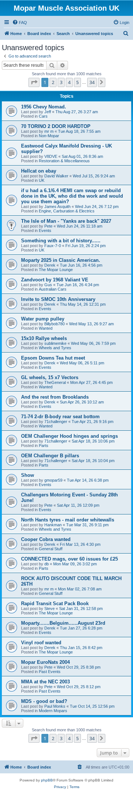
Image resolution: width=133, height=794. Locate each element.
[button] (34, 82)
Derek (49, 265)
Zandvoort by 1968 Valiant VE (54, 279)
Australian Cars (52, 289)
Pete (48, 226)
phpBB (47, 780)
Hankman (53, 525)
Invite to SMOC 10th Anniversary (58, 299)
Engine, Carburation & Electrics (67, 211)
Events (45, 230)
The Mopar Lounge (56, 269)
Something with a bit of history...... (60, 240)
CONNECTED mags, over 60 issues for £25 (69, 559)
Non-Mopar (49, 136)
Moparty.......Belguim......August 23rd (63, 623)
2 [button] (53, 82)
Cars (43, 116)
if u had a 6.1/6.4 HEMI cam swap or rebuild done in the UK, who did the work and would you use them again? (72, 196)
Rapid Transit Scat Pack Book (55, 603)
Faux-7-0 (52, 245)
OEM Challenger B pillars (50, 455)
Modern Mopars (53, 710)
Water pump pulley (42, 319)
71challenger (55, 421)
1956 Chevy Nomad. (43, 107)
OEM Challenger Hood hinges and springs (69, 436)
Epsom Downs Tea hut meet (53, 358)
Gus (48, 284)
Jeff (47, 112)
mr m (49, 131)
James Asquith (57, 206)
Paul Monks (54, 706)
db (46, 564)
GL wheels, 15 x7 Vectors (49, 377)
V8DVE (50, 156)
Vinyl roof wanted (41, 642)
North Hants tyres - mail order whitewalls (67, 520)
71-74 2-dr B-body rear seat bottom (60, 416)
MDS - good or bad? (44, 701)
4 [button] (69, 82)
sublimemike (55, 343)
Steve (49, 608)
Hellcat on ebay (38, 171)
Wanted (45, 328)
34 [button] (92, 82)
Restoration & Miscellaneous (64, 161)
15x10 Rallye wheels (44, 338)
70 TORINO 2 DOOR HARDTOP (56, 126)
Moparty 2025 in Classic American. (60, 260)
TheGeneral (55, 382)
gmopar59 (53, 480)
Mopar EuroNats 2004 (45, 662)
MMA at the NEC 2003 (45, 681)
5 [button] (77, 82)
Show (27, 475)
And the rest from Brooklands (55, 397)
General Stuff (50, 549)
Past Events (50, 671)
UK (41, 180)
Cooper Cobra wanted (46, 539)
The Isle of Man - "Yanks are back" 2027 (66, 221)
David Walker (56, 176)
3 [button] (61, 82)
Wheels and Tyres (55, 348)
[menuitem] (19, 22)
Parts (43, 445)
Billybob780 (54, 324)
